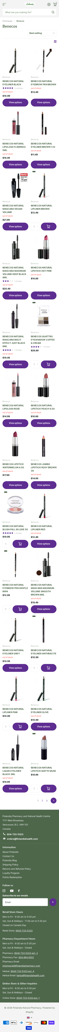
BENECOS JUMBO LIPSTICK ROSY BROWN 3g (43, 467)
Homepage (7, 21)
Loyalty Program (11, 873)
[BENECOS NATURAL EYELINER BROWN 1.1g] (44, 123)
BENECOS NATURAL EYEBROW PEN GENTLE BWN (15, 588)
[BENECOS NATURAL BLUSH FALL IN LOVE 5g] (15, 505)
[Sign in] (49, 4)
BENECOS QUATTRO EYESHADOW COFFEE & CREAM (43, 339)
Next (53, 800)
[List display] (55, 41)
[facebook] (19, 890)
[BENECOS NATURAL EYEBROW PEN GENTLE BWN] (15, 564)
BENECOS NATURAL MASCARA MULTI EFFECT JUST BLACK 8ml (14, 341)
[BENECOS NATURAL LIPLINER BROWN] (44, 185)
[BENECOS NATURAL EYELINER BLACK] (15, 60)
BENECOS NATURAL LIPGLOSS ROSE (13, 407)
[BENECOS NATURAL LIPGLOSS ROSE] (15, 384)
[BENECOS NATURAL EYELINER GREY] (15, 629)
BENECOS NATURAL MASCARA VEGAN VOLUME (13, 208)
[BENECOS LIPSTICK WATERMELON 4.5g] (15, 443)
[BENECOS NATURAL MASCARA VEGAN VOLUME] (15, 185)
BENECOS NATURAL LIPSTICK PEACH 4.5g (43, 407)
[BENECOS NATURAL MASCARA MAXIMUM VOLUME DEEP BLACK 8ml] (15, 247)
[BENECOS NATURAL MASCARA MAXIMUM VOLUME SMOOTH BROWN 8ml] (44, 564)
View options (15, 102)
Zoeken (53, 12)
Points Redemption (12, 877)
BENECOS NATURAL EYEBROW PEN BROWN (43, 83)
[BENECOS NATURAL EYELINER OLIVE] (44, 688)
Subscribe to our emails (15, 895)
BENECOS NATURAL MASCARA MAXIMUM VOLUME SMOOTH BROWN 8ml (42, 589)
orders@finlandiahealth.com (22, 838)
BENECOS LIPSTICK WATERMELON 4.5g (13, 466)
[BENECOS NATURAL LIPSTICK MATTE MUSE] (44, 747)
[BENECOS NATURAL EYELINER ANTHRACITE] (44, 629)
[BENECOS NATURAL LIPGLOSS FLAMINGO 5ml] (15, 123)
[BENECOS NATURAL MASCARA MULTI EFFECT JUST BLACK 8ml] (15, 316)
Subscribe (52, 902)
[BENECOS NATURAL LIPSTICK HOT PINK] (44, 247)
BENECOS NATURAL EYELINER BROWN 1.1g (43, 145)
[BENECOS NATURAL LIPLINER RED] (44, 505)
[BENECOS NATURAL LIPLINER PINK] (15, 688)
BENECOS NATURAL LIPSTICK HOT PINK (41, 269)
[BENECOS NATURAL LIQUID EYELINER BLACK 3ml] (15, 747)
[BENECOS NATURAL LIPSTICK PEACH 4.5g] (44, 384)
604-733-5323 (15, 834)
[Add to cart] (49, 226)
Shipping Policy (10, 864)
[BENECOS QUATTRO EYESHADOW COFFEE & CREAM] (44, 316)
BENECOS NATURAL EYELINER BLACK (13, 83)
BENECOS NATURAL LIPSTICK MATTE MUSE (43, 769)
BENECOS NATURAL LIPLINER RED (41, 528)
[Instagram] (4, 890)
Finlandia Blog (10, 860)
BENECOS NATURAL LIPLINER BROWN (41, 207)
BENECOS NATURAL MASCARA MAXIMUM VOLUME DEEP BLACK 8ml (14, 272)
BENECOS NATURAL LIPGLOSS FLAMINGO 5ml (14, 146)
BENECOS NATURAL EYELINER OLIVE (41, 711)
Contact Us (8, 856)
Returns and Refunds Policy (17, 868)
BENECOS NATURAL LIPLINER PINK (13, 711)
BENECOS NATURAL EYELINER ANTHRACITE (43, 652)
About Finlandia (10, 852)
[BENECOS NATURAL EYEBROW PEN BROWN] (44, 60)
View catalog (4, 4)
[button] (38, 361)
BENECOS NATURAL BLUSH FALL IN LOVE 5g (15, 528)
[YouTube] (11, 891)
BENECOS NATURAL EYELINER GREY (13, 652)
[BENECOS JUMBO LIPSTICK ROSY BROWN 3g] (44, 443)
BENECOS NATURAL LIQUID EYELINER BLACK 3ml (13, 770)
